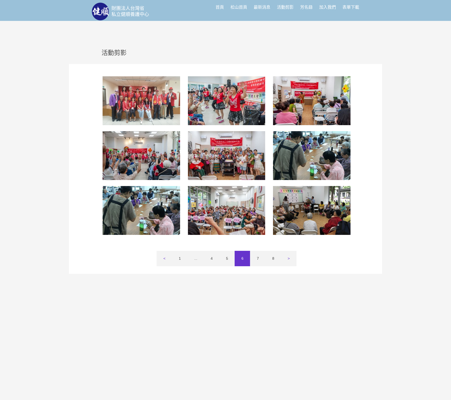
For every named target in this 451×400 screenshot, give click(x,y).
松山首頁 (238, 7)
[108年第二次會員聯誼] (312, 155)
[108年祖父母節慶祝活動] (141, 155)
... (195, 258)
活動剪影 (285, 7)
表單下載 (350, 7)
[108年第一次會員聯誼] (312, 210)
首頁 (220, 7)
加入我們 (327, 7)
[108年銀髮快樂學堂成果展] (141, 100)
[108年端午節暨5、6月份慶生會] (226, 210)
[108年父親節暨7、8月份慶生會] (226, 155)
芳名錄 (306, 7)
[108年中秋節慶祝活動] (312, 100)
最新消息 (262, 7)
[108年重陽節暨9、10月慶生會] (226, 100)
